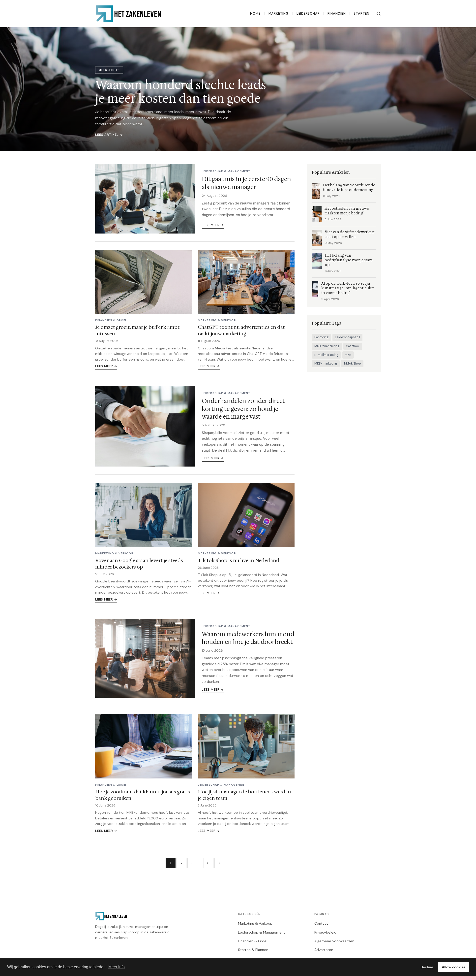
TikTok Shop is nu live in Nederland (238, 560)
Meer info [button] (116, 967)
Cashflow (352, 346)
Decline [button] (426, 967)
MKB (348, 355)
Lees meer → (213, 225)
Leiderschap (308, 13)
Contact (321, 923)
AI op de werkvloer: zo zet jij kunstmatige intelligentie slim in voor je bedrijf (348, 288)
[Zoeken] (378, 13)
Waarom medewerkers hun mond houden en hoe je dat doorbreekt (248, 638)
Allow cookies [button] (454, 967)
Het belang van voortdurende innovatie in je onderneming (349, 187)
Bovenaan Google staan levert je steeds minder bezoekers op (139, 563)
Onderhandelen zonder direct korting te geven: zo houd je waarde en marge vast (243, 408)
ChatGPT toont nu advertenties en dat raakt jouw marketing (241, 330)
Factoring (321, 337)
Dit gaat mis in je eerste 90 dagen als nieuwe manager (246, 183)
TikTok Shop (352, 364)
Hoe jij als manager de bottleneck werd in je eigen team (244, 794)
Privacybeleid (325, 932)
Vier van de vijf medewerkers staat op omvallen (350, 234)
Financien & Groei (252, 941)
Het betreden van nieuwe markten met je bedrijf (347, 211)
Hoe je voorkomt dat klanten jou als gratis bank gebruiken (142, 794)
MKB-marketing (325, 364)
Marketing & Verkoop (255, 923)
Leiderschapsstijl (347, 337)
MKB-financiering (326, 346)
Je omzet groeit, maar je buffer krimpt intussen (137, 330)
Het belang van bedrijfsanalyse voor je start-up (349, 260)
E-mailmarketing (326, 355)
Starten (361, 13)
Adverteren (323, 949)
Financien (336, 13)
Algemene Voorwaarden (334, 941)
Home (255, 13)
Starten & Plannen (253, 949)
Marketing (278, 13)
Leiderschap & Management (261, 932)
